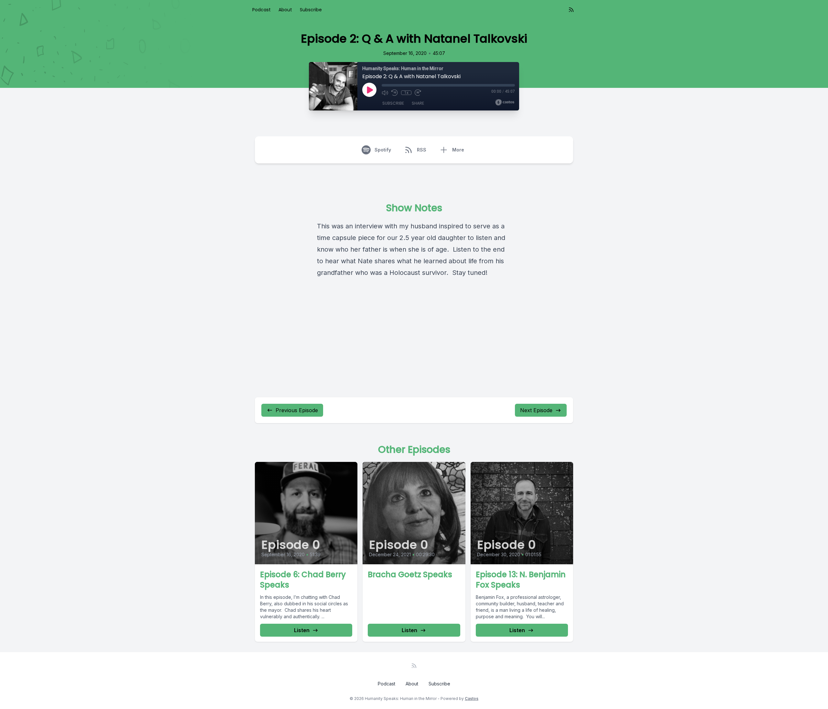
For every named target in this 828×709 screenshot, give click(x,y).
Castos (471, 698)
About (285, 9)
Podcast (261, 9)
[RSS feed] (571, 10)
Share (418, 103)
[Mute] (385, 93)
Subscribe (311, 9)
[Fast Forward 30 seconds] (418, 92)
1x (406, 92)
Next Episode (536, 410)
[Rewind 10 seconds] (394, 92)
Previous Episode (297, 410)
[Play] (369, 90)
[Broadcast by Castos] (504, 102)
